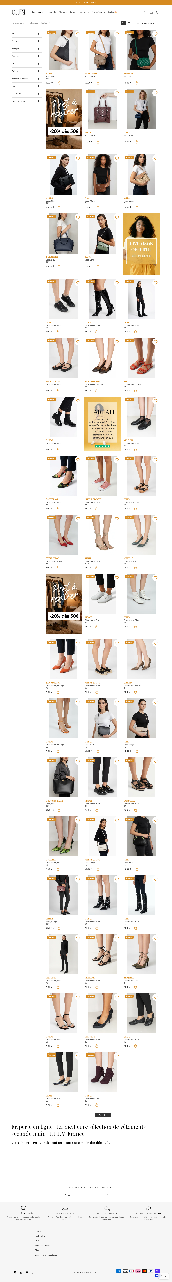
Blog (37, 1250)
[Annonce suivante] (159, 2)
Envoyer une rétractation (46, 1255)
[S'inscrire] (107, 1195)
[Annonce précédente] (13, 2)
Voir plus (102, 1115)
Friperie (38, 1231)
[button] (38, 12)
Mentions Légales (42, 1245)
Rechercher (40, 1236)
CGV (37, 1241)
